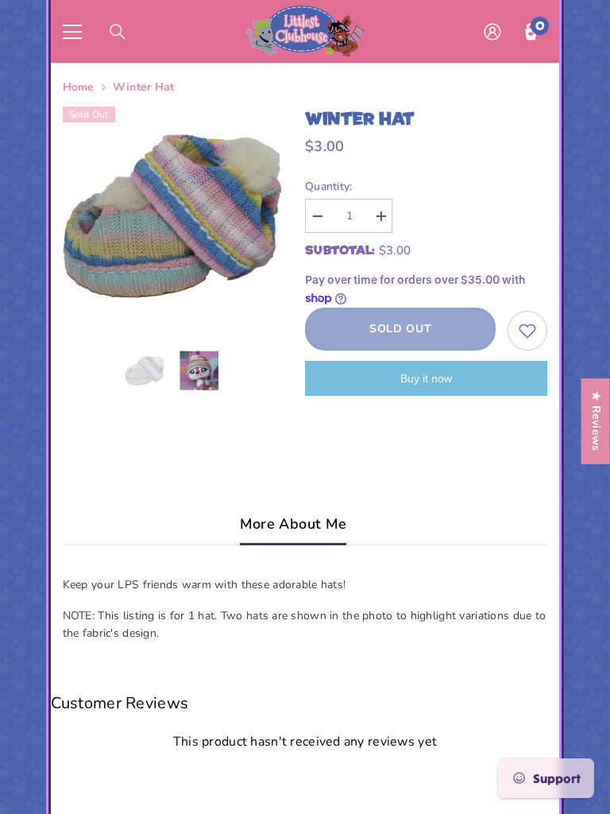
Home (79, 87)
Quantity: (329, 186)
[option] (172, 216)
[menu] (72, 31)
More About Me (293, 523)
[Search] (117, 31)
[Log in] (492, 31)
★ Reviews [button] (596, 421)
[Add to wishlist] (527, 331)
